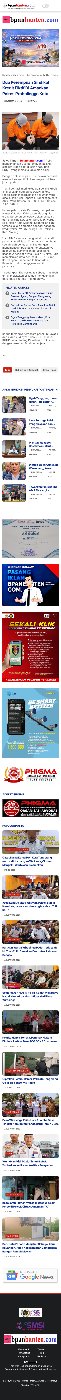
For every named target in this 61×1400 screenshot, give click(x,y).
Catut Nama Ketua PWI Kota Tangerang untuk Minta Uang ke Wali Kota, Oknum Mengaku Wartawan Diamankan (27, 861)
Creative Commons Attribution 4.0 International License (30, 1367)
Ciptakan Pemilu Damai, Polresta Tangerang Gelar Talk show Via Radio (30, 1080)
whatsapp (24, 1352)
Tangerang (12, 1236)
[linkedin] (30, 380)
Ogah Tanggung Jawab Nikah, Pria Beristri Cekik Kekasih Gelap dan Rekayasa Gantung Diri (30, 320)
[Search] (52, 6)
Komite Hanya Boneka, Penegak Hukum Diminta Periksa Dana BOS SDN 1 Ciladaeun (29, 1039)
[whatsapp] (17, 380)
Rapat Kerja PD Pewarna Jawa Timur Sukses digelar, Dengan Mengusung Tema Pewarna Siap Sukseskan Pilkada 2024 (32, 296)
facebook (23, 1349)
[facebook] (5, 380)
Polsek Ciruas (14, 1195)
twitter (41, 1349)
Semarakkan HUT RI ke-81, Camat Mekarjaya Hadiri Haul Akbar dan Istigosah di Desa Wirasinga (30, 996)
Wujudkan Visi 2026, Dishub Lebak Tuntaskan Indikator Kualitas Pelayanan (27, 1163)
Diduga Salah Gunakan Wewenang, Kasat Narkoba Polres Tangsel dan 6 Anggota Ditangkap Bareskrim (43, 466)
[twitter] (11, 380)
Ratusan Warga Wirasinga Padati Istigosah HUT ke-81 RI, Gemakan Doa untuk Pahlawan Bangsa (30, 951)
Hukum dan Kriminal (26, 369)
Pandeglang (13, 894)
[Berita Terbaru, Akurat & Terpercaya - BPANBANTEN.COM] (18, 7)
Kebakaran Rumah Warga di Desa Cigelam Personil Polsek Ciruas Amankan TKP (28, 1204)
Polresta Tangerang (17, 1071)
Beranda (6, 75)
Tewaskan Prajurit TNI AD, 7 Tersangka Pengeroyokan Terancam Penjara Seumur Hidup (43, 488)
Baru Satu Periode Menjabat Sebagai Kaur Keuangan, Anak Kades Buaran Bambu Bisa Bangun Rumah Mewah (29, 1248)
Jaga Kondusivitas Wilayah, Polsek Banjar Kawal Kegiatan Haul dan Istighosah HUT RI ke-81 (29, 906)
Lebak (9, 1029)
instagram (23, 1356)
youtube (41, 1356)
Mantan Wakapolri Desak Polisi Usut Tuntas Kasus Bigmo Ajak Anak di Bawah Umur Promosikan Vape (42, 444)
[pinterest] (24, 380)
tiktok (41, 1352)
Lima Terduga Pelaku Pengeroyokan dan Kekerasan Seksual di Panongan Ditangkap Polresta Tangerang (42, 422)
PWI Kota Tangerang (17, 849)
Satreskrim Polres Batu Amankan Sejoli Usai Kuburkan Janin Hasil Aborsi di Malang (33, 308)
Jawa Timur (18, 75)
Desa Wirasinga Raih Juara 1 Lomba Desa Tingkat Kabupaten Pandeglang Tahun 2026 (30, 1122)
